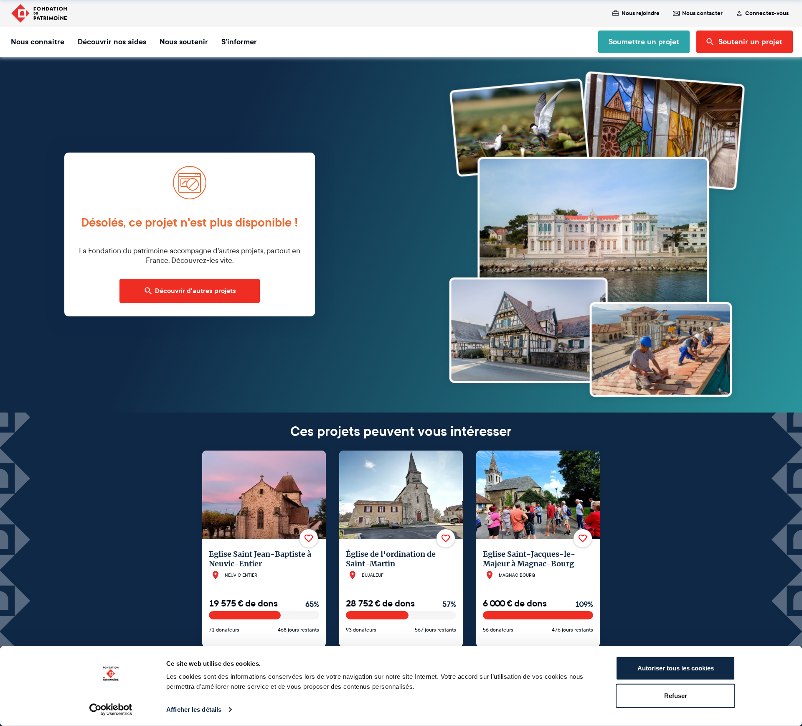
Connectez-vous (767, 13)
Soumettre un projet (644, 42)
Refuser (675, 695)
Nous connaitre (37, 42)
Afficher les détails (193, 709)
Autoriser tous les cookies (675, 668)
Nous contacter (702, 13)
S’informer (239, 42)
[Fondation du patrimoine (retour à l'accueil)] (39, 13)
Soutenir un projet (750, 42)
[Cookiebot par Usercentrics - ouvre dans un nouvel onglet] (110, 709)
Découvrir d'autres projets (195, 290)
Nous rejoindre (641, 13)
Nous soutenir (184, 42)
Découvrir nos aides (112, 42)
